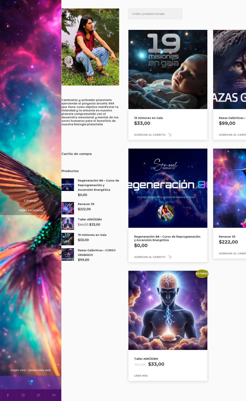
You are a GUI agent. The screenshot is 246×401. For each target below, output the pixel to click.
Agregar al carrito (149, 134)
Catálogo (30, 200)
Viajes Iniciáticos (30, 210)
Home (30, 191)
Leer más (141, 375)
